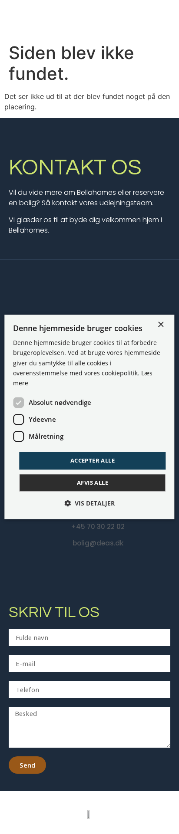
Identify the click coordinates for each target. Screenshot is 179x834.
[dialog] (89, 417)
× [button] (160, 325)
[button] (89, 504)
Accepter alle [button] (92, 460)
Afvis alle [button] (92, 483)
